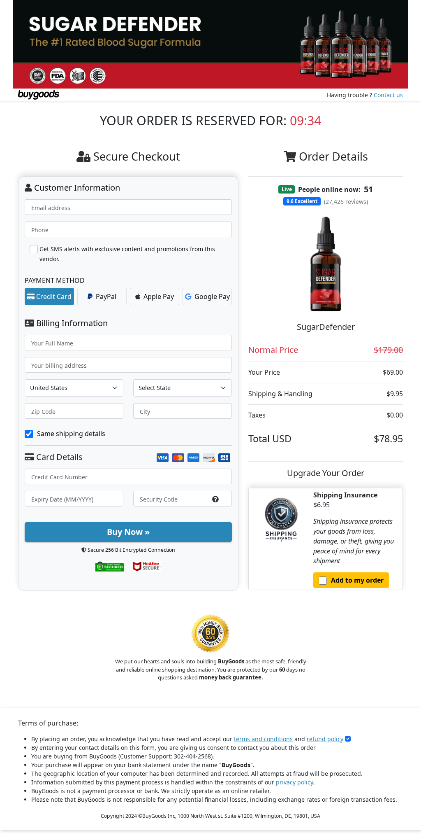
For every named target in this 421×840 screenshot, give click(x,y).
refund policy (325, 739)
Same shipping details (71, 433)
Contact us (388, 95)
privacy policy (294, 782)
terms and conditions (263, 739)
